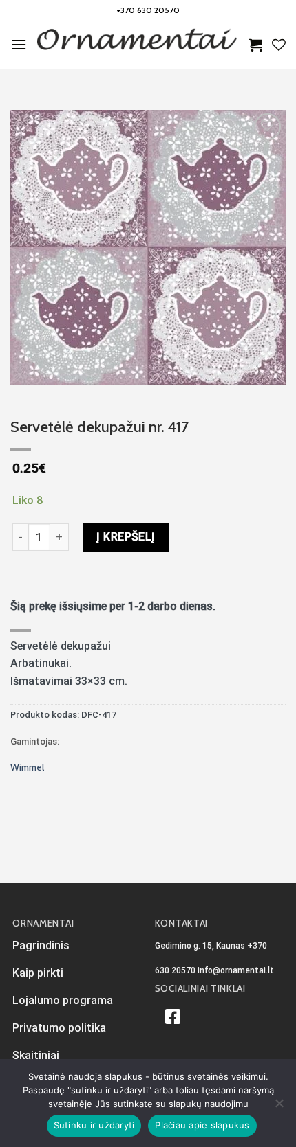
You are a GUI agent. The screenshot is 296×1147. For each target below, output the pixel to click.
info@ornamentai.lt (236, 970)
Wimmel (27, 767)
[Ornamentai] (137, 45)
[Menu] (18, 44)
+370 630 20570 (148, 10)
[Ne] (279, 1107)
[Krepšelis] (255, 45)
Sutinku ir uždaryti (94, 1125)
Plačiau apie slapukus (202, 1125)
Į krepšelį (126, 536)
